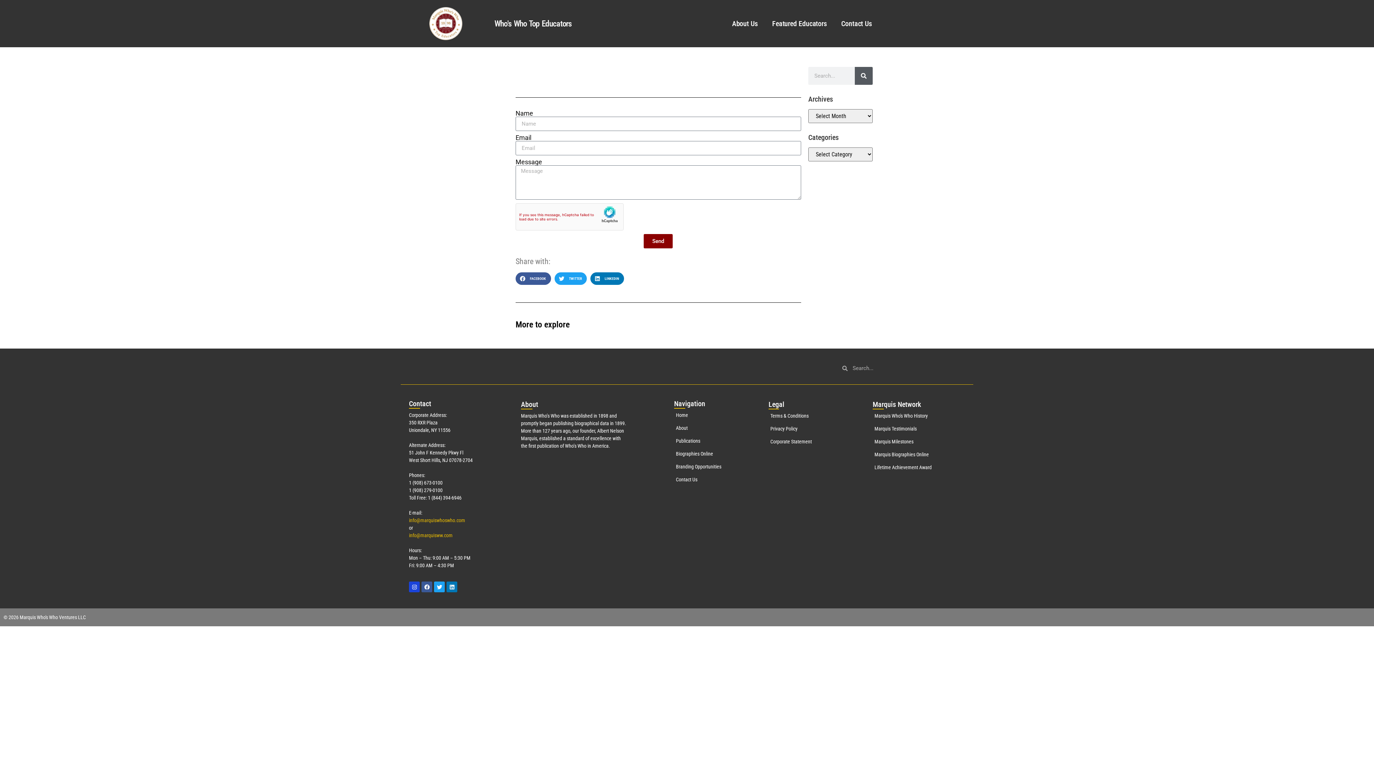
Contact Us (856, 23)
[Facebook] (427, 587)
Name (524, 113)
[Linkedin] (452, 587)
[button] (533, 278)
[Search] (864, 76)
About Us (745, 23)
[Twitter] (439, 587)
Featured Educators (799, 23)
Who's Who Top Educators (533, 24)
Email (523, 138)
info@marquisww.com (431, 535)
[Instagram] (414, 587)
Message (529, 162)
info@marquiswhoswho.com (437, 520)
